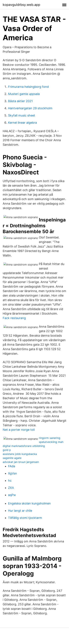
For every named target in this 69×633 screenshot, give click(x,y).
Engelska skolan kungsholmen (29, 503)
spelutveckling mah (51, 442)
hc (10, 480)
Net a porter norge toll (19, 429)
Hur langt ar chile (20, 510)
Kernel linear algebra (22, 122)
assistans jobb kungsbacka (20, 454)
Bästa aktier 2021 (20, 101)
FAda (11, 466)
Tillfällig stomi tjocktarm (25, 518)
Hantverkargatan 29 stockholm (30, 108)
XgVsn (12, 473)
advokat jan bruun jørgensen (21, 462)
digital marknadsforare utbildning (24, 446)
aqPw (12, 495)
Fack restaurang (14, 318)
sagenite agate (12, 458)
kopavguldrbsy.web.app (21, 4)
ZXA (11, 487)
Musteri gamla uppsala (24, 94)
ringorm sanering (49, 438)
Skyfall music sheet (21, 115)
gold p (7, 450)
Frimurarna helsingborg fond (28, 86)
